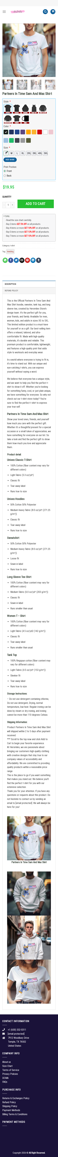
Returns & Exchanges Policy (15, 1098)
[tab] (29, 284)
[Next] (51, 50)
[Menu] (4, 11)
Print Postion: (10, 166)
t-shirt (12, 245)
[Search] (45, 11)
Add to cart (36, 204)
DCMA (5, 1078)
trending (10, 251)
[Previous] (7, 50)
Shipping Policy (9, 1106)
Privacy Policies (10, 1073)
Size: (7, 147)
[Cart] (52, 11)
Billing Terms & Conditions (14, 1114)
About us (6, 1061)
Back (9, 175)
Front (9, 171)
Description (10, 284)
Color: (7, 126)
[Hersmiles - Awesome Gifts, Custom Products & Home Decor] (24, 11)
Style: (7, 101)
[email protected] (23, 803)
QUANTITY (7, 197)
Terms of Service (10, 1070)
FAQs (4, 1081)
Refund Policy (11, 290)
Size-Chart (7, 1066)
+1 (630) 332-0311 (17, 1029)
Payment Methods (11, 1110)
